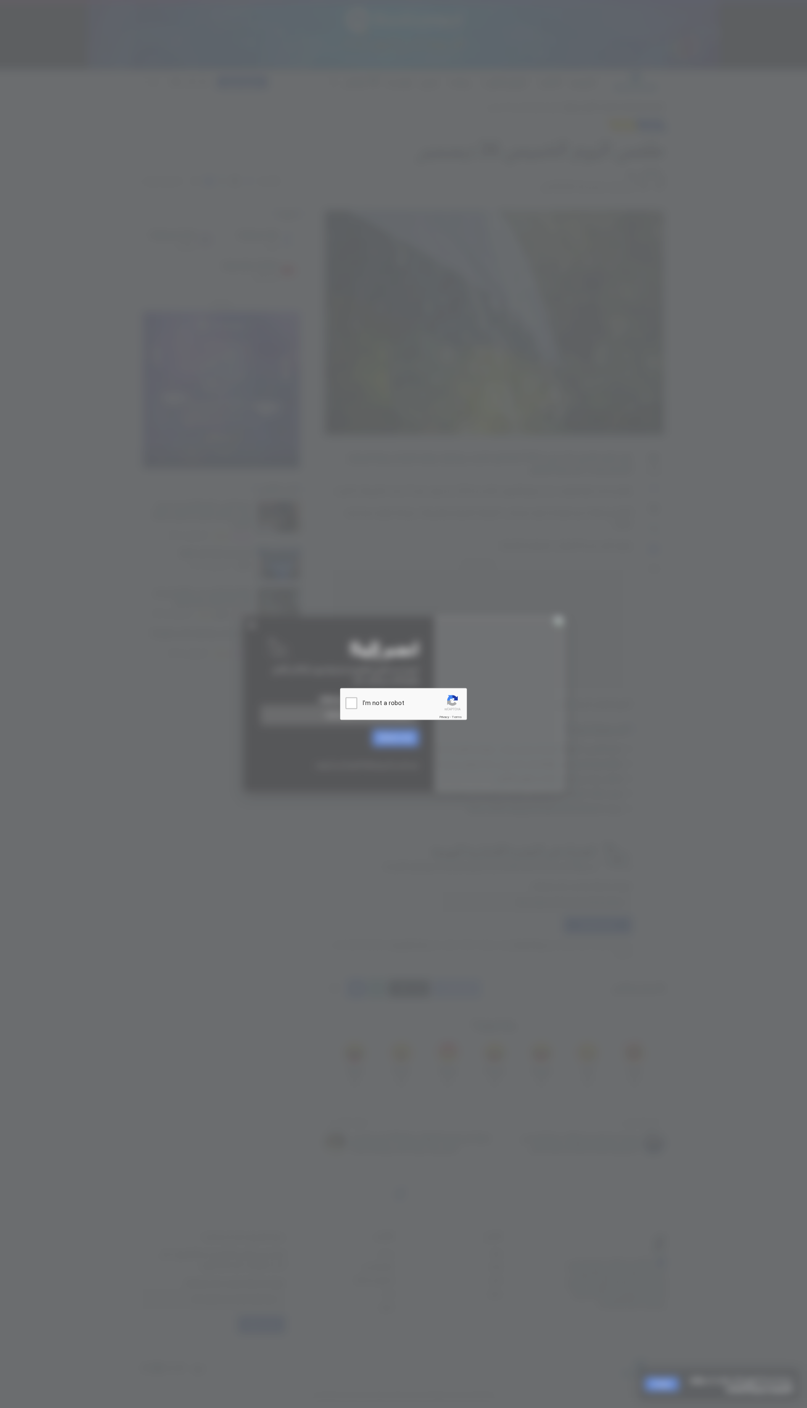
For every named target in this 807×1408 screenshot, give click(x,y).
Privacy (444, 717)
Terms (457, 717)
